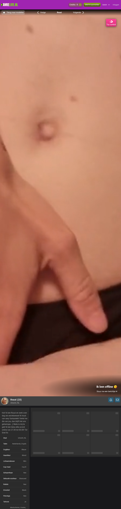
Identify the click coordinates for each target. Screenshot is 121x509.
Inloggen (116, 5)
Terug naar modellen (15, 12)
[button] (106, 4)
